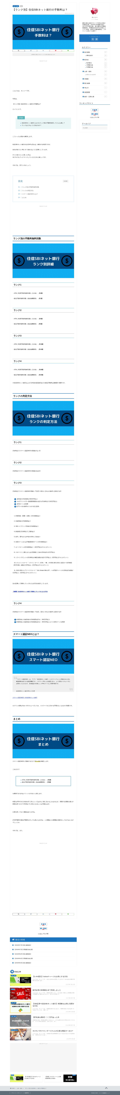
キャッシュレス (96, 74)
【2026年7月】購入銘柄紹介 (22, 945)
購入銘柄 (95, 83)
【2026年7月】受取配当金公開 (23, 949)
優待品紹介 (96, 55)
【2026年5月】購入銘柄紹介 (22, 963)
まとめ (24, 197)
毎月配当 (96, 63)
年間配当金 (96, 67)
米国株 (95, 79)
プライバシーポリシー (16, 1092)
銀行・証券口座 (95, 96)
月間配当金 (96, 65)
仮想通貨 (95, 92)
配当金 (95, 59)
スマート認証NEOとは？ (30, 194)
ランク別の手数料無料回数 (30, 187)
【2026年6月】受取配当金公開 (23, 958)
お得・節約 (15, 6)
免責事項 (27, 1092)
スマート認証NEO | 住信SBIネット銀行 (25, 697)
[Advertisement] (43, 74)
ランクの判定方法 (27, 190)
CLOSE (65, 181)
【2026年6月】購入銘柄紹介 (22, 954)
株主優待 (95, 52)
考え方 (95, 87)
